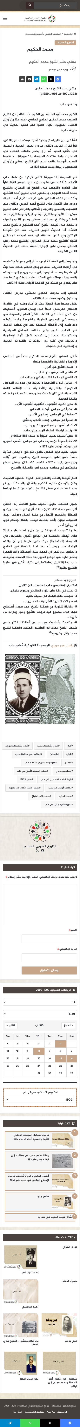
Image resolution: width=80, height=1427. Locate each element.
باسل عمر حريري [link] (62, 645)
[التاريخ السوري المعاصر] (40, 18)
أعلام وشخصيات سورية (16, 746)
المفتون (53, 754)
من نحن (51, 1412)
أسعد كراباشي (30, 1272)
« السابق (68, 1025)
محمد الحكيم (65, 796)
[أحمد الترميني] (20, 1291)
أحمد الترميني (30, 1307)
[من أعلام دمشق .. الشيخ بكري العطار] (20, 1325)
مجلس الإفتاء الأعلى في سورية (24, 788)
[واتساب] (44, 79)
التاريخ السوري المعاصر (60, 70)
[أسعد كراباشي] (20, 1257)
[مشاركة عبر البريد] (29, 79)
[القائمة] (5, 20)
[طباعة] (22, 79)
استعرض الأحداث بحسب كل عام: (40, 1092)
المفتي (67, 763)
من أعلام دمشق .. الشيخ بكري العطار (20, 1343)
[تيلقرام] (36, 79)
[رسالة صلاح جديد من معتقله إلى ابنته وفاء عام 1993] (62, 1161)
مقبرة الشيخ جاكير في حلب (58, 805)
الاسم (73, 930)
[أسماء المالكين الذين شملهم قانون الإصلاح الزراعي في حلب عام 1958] (62, 1181)
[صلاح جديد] (62, 1202)
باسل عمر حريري (63, 771)
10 (39, 1051)
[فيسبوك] (58, 79)
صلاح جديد (42, 1196)
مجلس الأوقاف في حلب (59, 788)
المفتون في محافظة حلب (28, 754)
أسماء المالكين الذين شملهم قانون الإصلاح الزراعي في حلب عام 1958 (28, 1178)
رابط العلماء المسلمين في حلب (56, 779)
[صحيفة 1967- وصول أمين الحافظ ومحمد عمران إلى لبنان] (59, 1363)
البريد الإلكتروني (67, 949)
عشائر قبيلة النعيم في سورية (55, 1217)
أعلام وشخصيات (34, 34)
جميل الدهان (69, 1281)
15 (61, 1059)
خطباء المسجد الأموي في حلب (32, 771)
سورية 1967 (25, 779)
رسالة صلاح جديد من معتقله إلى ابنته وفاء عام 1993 (30, 1157)
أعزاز (69, 746)
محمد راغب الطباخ (41, 796)
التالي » (11, 1025)
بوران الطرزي (70, 1247)
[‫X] (51, 79)
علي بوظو (71, 1341)
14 (71, 1059)
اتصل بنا (17, 1412)
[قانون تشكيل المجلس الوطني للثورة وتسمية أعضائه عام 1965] (62, 1140)
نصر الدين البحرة (29, 1379)
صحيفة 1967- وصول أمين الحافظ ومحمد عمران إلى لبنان (62, 1383)
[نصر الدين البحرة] (20, 1363)
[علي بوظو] (59, 1325)
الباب (68, 754)
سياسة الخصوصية (34, 1412)
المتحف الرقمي (53, 34)
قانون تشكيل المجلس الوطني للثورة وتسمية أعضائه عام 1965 (31, 1137)
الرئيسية (68, 34)
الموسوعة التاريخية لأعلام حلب (40, 763)
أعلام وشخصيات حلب (47, 746)
